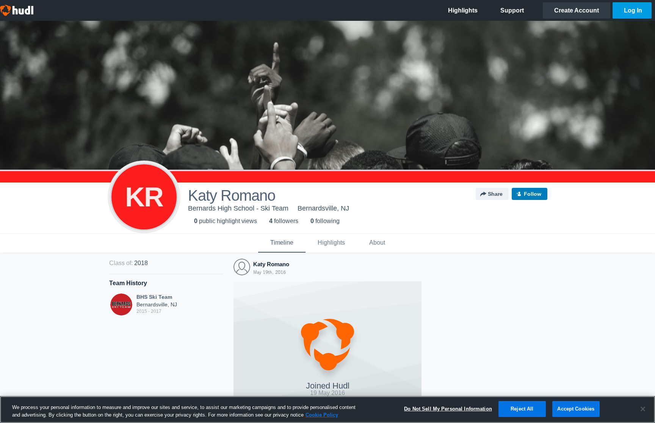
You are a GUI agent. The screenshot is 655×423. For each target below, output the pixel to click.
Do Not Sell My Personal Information (448, 409)
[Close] (643, 409)
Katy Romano (271, 264)
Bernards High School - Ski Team (238, 208)
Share (495, 194)
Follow (532, 194)
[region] (327, 409)
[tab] (282, 243)
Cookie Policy (322, 415)
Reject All (522, 409)
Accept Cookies (575, 409)
